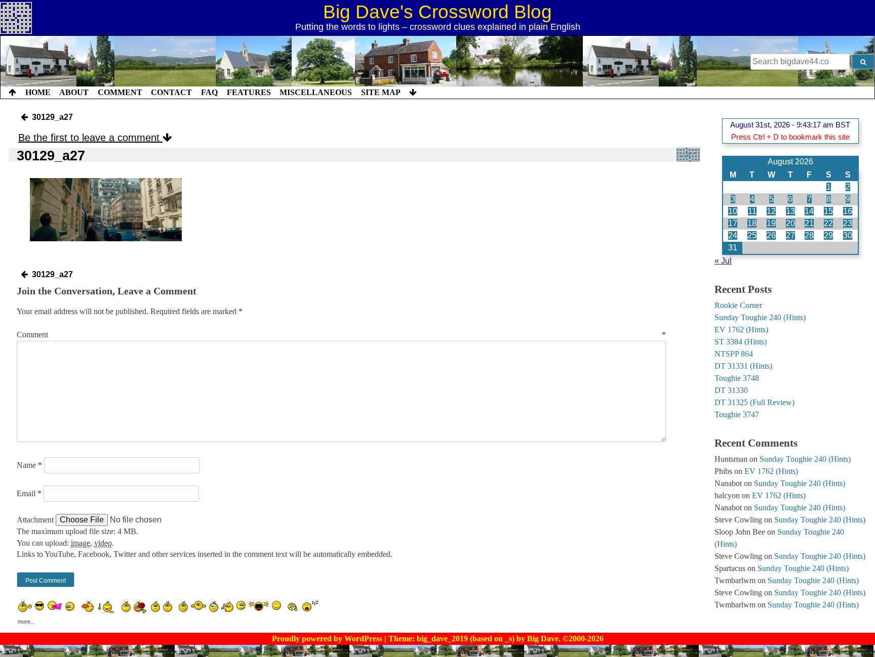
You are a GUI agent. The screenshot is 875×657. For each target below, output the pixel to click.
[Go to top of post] (12, 92)
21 (809, 223)
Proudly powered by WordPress (328, 638)
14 (809, 211)
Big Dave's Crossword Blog (437, 12)
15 (828, 211)
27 (790, 235)
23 (847, 223)
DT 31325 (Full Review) (754, 402)
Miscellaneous (316, 92)
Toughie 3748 (736, 378)
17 (732, 223)
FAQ (209, 92)
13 (790, 211)
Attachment (36, 519)
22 (828, 223)
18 (752, 223)
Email (29, 493)
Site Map (381, 92)
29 (828, 235)
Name (29, 465)
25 (752, 235)
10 (732, 211)
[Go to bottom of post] (413, 92)
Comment (120, 92)
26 (771, 235)
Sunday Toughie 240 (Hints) (760, 317)
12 (771, 211)
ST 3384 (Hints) (740, 341)
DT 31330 (731, 390)
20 (790, 223)
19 (771, 223)
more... (26, 620)
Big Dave (543, 638)
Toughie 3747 (736, 414)
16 (847, 211)
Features (249, 92)
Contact (171, 92)
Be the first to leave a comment (90, 137)
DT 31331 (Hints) (743, 366)
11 (752, 211)
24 (732, 235)
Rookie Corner (738, 305)
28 (809, 235)
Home (38, 92)
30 (847, 235)
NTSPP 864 (733, 353)
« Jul (723, 260)
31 (732, 247)
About (74, 92)
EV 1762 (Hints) (741, 329)
